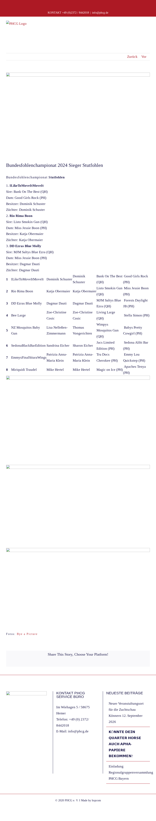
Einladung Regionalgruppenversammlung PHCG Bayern (128, 772)
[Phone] (24, 745)
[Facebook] (7, 745)
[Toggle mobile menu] (148, 26)
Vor (143, 57)
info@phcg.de (100, 12)
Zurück (132, 57)
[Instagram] (13, 745)
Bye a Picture (27, 634)
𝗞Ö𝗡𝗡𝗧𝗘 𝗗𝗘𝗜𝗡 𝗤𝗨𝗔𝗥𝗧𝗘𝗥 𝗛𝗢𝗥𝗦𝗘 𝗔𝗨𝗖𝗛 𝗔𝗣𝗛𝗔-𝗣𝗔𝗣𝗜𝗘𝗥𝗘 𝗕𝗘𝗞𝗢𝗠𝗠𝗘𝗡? (125, 744)
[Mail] (18, 745)
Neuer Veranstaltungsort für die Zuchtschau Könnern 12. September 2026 (126, 712)
